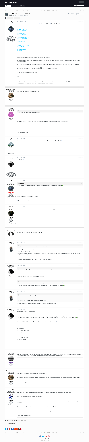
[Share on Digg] (11, 429)
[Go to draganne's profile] (11, 213)
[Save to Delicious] (13, 429)
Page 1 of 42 (23, 420)
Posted (21, 21)
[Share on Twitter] (6, 429)
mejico (11, 352)
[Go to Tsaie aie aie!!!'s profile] (11, 271)
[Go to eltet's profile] (6, 14)
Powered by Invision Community (44, 440)
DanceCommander (11, 89)
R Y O (11, 157)
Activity (14, 5)
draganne (11, 206)
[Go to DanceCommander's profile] (11, 95)
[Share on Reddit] (15, 429)
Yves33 (11, 108)
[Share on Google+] (9, 429)
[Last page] (19, 18)
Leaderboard (23, 8)
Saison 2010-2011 (24, 15)
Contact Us (47, 438)
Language (42, 438)
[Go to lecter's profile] (11, 249)
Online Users (16, 8)
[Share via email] (19, 429)
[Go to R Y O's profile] (11, 164)
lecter (11, 242)
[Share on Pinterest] (21, 429)
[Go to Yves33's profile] (11, 114)
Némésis (11, 138)
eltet (11, 15)
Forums (6, 8)
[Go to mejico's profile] (11, 358)
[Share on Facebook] (7, 429)
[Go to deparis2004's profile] (11, 396)
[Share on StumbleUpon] (17, 429)
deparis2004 (11, 390)
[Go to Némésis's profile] (11, 145)
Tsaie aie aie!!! (11, 265)
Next (17, 420)
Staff (11, 8)
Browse (7, 5)
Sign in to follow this (72, 13)
